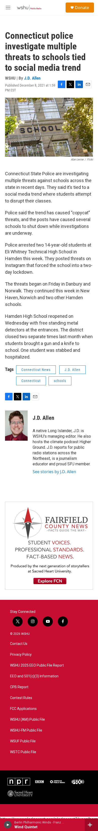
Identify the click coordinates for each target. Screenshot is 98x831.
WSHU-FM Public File (26, 730)
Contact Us (18, 644)
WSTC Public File (23, 752)
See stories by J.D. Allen (54, 471)
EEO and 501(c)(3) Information (34, 676)
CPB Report (19, 687)
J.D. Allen (32, 78)
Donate (82, 7)
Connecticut (31, 381)
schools (60, 381)
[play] (8, 824)
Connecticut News (36, 370)
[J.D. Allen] (16, 425)
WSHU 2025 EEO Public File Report (37, 665)
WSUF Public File (23, 741)
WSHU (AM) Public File (27, 719)
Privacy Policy (21, 654)
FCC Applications (23, 709)
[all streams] (91, 824)
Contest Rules (21, 698)
